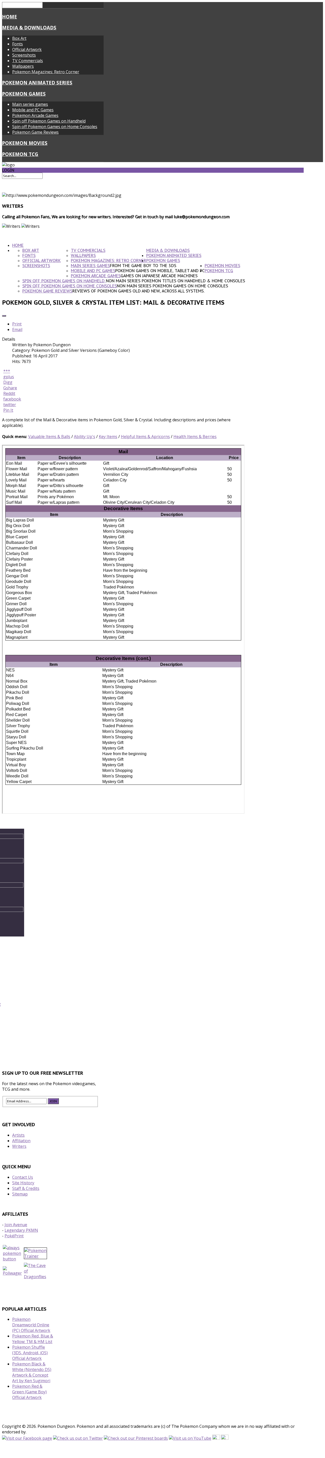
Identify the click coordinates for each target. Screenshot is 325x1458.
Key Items (108, 436)
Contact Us (22, 1177)
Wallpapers (23, 66)
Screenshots (24, 55)
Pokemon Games (24, 94)
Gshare (10, 388)
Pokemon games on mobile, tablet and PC (160, 270)
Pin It (8, 410)
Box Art (19, 38)
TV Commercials (27, 60)
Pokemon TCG (20, 154)
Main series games (30, 104)
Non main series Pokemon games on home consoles (172, 285)
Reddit (9, 393)
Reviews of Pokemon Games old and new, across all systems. (138, 290)
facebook (12, 399)
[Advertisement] (152, 1043)
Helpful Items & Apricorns (145, 436)
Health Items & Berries (195, 436)
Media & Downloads (29, 27)
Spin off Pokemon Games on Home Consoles (54, 126)
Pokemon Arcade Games (35, 115)
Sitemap (20, 1194)
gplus (8, 376)
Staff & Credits (25, 1188)
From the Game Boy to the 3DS (143, 265)
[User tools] (4, 316)
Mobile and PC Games (33, 110)
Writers (19, 1146)
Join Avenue (16, 1224)
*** (6, 371)
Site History (23, 1183)
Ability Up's (84, 436)
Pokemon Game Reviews (35, 132)
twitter (9, 404)
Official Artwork (27, 49)
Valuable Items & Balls (49, 436)
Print (17, 324)
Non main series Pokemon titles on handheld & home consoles (175, 280)
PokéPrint (14, 1236)
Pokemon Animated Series (37, 82)
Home (9, 16)
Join (53, 1101)
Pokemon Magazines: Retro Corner (45, 72)
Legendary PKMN (21, 1230)
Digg (7, 382)
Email (17, 329)
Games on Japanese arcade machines (159, 275)
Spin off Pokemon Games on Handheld (49, 121)
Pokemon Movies (24, 143)
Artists (18, 1135)
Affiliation (21, 1140)
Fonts (17, 44)
